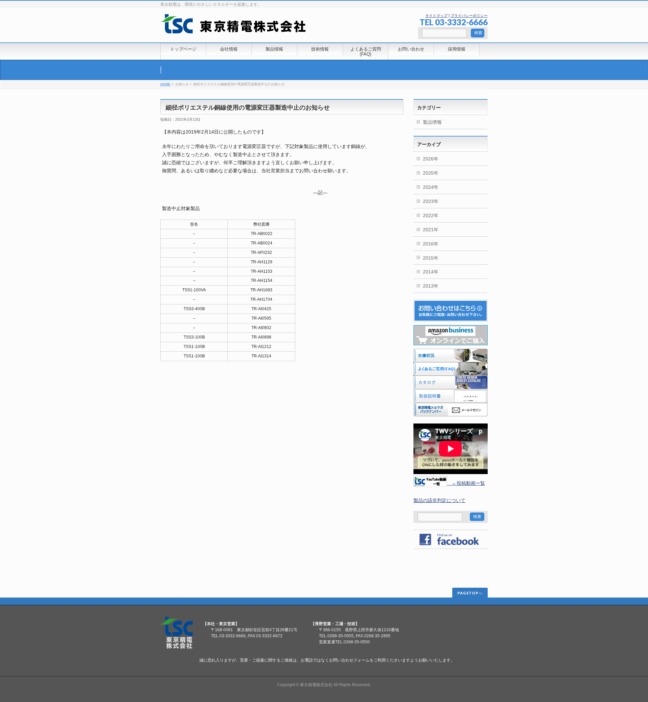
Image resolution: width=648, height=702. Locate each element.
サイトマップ (436, 15)
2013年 (430, 286)
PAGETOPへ (470, 593)
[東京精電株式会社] (233, 25)
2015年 (430, 258)
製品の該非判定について (439, 500)
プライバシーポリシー (469, 15)
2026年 (430, 159)
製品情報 (432, 122)
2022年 (430, 215)
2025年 (430, 173)
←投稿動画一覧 (466, 483)
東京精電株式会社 (316, 684)
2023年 (430, 201)
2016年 (430, 243)
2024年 (430, 187)
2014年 (430, 271)
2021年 (430, 229)
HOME (165, 84)
